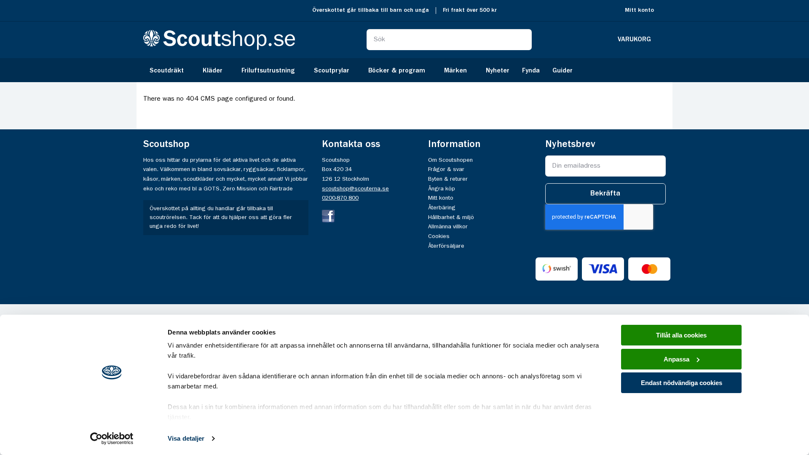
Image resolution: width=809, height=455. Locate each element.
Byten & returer (448, 179)
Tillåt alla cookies (681, 335)
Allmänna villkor (448, 226)
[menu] (404, 70)
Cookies (439, 236)
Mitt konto (639, 10)
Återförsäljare (446, 246)
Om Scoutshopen (450, 160)
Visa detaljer (186, 438)
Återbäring (441, 207)
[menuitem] (169, 70)
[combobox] (449, 39)
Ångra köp (441, 188)
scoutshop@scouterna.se (355, 188)
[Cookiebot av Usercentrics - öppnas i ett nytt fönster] (112, 438)
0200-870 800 (340, 198)
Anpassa (676, 359)
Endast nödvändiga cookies (681, 382)
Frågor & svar (446, 169)
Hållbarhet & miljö (451, 217)
